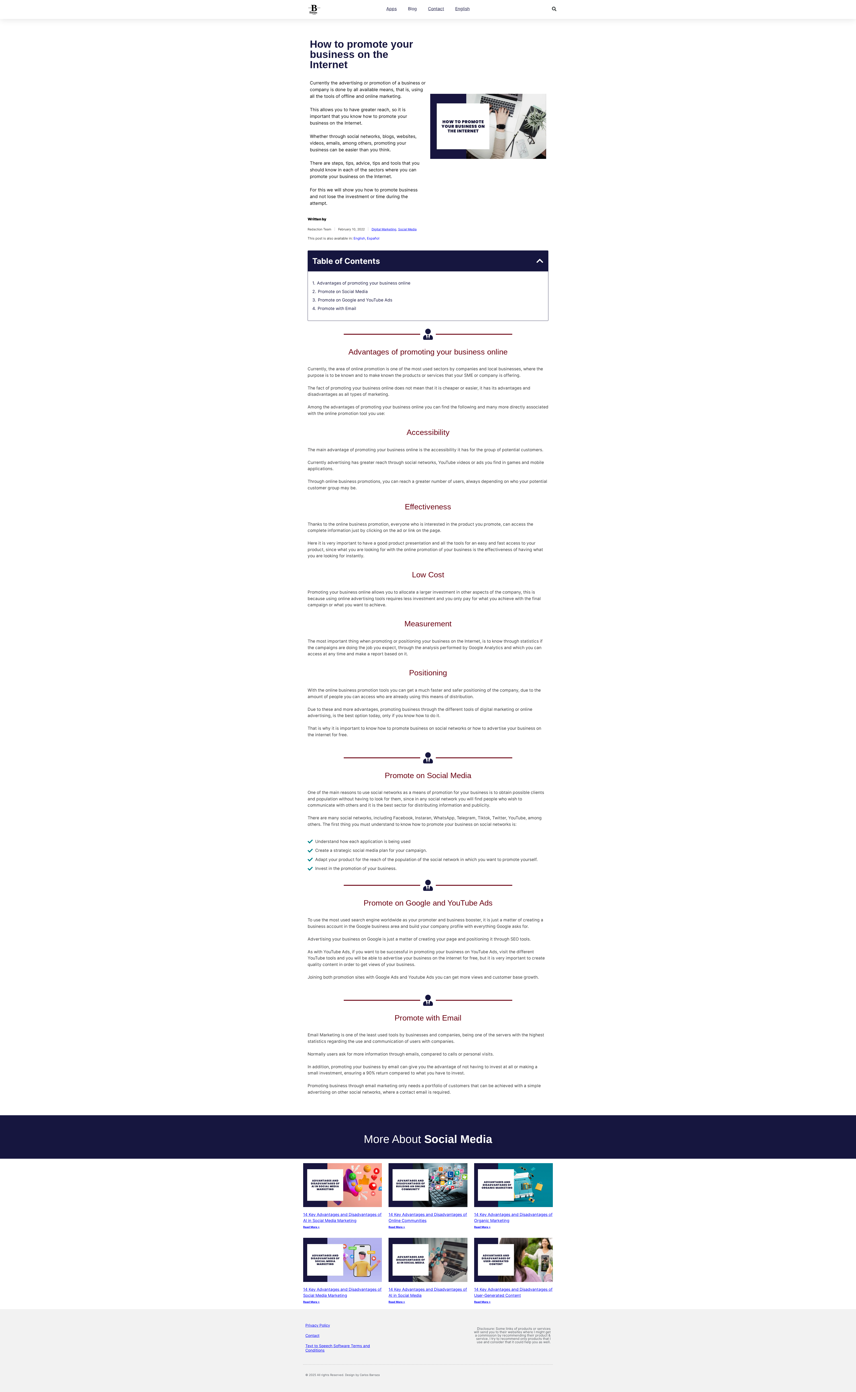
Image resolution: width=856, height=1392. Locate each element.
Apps (391, 8)
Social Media (407, 229)
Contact (436, 8)
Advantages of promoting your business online (363, 283)
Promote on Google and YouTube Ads (355, 300)
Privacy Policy (317, 1325)
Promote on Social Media (343, 291)
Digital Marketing (384, 229)
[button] (554, 8)
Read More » (311, 1227)
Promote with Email (337, 308)
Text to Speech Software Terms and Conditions (337, 1348)
